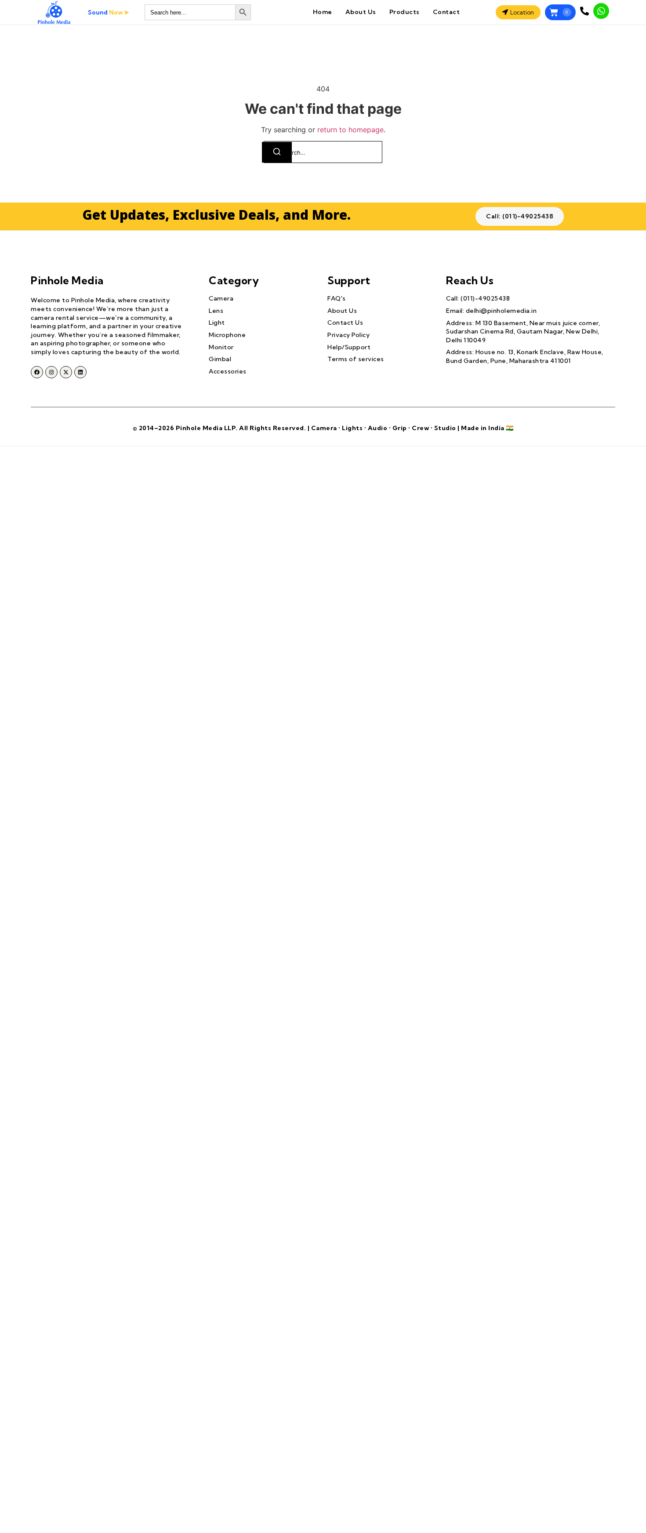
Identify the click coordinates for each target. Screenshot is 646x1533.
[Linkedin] (80, 372)
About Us (360, 12)
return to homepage (350, 129)
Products (404, 12)
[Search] (277, 152)
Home (322, 12)
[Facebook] (37, 372)
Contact (446, 12)
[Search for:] (323, 152)
